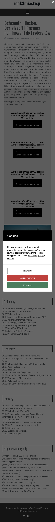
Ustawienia (27, 271)
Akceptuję (27, 285)
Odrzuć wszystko (27, 278)
